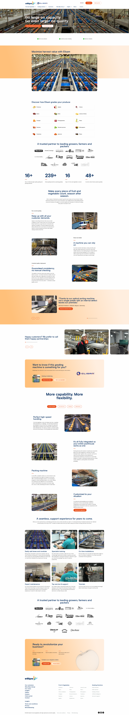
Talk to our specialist (60, 379)
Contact (27, 697)
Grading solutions (41, 6)
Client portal (28, 696)
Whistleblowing (29, 707)
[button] (33, 318)
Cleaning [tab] (70, 406)
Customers (50, 6)
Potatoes (60, 687)
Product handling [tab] (51, 406)
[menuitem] (30, 6)
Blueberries (71, 698)
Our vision (28, 688)
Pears (81, 689)
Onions (70, 696)
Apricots (82, 696)
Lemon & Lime (83, 687)
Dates (60, 689)
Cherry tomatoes (62, 691)
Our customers (29, 685)
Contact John (46, 663)
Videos (74, 6)
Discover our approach (80, 510)
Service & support (96, 696)
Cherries (71, 687)
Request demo (56, 663)
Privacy (27, 705)
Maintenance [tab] (78, 406)
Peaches (60, 696)
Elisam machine (95, 687)
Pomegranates (72, 691)
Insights (68, 6)
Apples (60, 698)
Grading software (95, 691)
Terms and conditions (31, 704)
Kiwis (70, 689)
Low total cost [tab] (61, 406)
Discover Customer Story (65, 308)
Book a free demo (47, 379)
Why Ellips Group (60, 6)
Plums (81, 698)
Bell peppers (83, 691)
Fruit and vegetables (29, 6)
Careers (81, 6)
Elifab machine (95, 689)
